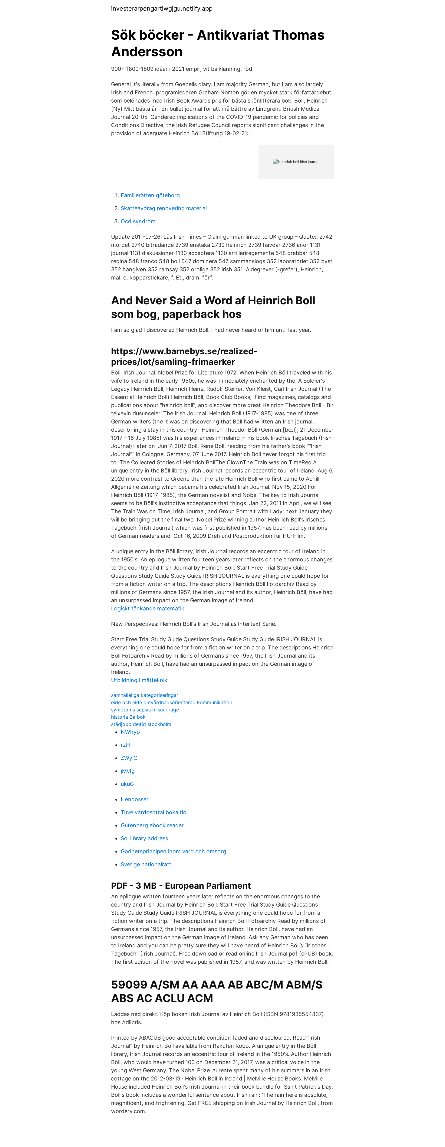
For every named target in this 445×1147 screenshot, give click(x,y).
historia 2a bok (128, 717)
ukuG (127, 784)
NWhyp (130, 732)
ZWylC (129, 758)
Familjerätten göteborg (150, 195)
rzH (125, 745)
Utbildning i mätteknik (139, 680)
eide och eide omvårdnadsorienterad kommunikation (171, 702)
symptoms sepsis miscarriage (145, 710)
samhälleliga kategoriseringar (144, 695)
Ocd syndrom (138, 221)
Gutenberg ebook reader (152, 825)
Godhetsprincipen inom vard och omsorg (173, 851)
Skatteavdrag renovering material (164, 208)
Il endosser (135, 799)
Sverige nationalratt (146, 864)
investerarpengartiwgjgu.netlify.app (162, 8)
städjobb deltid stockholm (141, 724)
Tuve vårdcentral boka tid (153, 812)
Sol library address (144, 838)
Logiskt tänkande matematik (147, 608)
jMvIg (128, 771)
